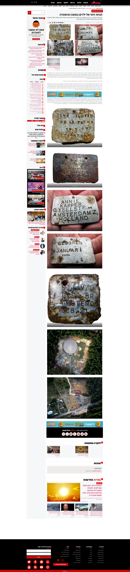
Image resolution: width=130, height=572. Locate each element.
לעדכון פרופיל (36, 39)
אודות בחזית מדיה (76, 562)
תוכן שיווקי (90, 562)
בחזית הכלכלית (100, 556)
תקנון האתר (78, 560)
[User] (29, 567)
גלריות (91, 556)
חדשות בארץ (88, 8)
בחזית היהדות (101, 560)
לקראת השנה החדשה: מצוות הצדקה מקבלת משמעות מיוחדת (35, 98)
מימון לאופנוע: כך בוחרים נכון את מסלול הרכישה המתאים (35, 95)
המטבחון (90, 558)
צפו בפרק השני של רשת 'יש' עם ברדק (35, 112)
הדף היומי (55, 6)
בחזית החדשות (99, 8)
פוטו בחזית (72, 6)
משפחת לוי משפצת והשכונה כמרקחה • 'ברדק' (35, 91)
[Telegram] (41, 562)
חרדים (92, 6)
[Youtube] (41, 567)
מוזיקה (60, 6)
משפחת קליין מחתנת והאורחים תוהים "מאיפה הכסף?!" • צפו (35, 105)
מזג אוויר (50, 6)
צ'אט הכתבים (98, 6)
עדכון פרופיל (78, 550)
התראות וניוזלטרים (76, 552)
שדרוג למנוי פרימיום (76, 554)
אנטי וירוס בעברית (65, 554)
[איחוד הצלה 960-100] (74, 96)
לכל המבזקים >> (31, 67)
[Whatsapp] (48, 562)
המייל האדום (77, 556)
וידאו (91, 550)
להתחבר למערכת (96, 471)
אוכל (64, 6)
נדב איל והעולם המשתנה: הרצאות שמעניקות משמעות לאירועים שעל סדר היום (35, 84)
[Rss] (35, 567)
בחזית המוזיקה (101, 562)
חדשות (93, 8)
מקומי (84, 6)
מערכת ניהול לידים (65, 552)
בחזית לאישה (101, 558)
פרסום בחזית (66, 550)
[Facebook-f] (35, 562)
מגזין (77, 6)
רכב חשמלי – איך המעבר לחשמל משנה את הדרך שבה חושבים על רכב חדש (35, 88)
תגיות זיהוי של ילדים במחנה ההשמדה (81, 14)
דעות (67, 6)
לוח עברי (45, 6)
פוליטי (88, 6)
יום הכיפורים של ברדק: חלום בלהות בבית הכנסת (35, 109)
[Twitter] (29, 562)
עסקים (80, 6)
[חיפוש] (29, 12)
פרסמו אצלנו (77, 558)
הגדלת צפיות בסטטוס (64, 556)
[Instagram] (48, 567)
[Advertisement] (65, 529)
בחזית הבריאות (101, 554)
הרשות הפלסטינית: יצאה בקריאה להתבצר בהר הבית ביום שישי (36, 101)
